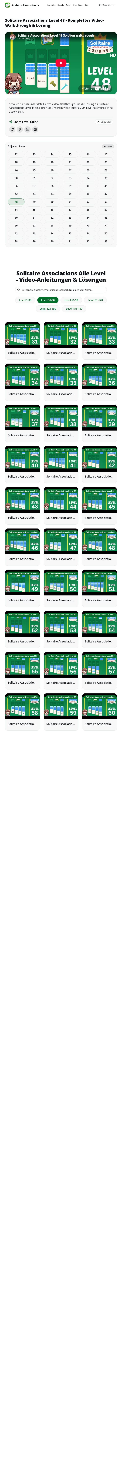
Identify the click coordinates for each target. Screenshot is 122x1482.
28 (88, 170)
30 (16, 178)
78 (16, 241)
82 (88, 241)
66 (16, 225)
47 (106, 194)
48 (16, 202)
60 (16, 217)
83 (106, 241)
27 (70, 170)
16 (88, 154)
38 (52, 186)
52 (88, 202)
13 (34, 154)
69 (70, 225)
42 (16, 194)
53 (106, 202)
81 (70, 241)
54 (16, 209)
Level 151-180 (74, 308)
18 (16, 162)
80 (52, 241)
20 (52, 162)
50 (52, 202)
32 (52, 178)
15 (70, 154)
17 (106, 154)
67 (34, 225)
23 (106, 162)
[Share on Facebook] (20, 129)
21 (70, 162)
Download (77, 5)
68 (52, 225)
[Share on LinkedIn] (27, 129)
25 (34, 170)
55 (34, 209)
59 (106, 209)
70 (88, 225)
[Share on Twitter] (12, 129)
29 (106, 170)
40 (88, 186)
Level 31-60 (48, 300)
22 (88, 162)
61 (34, 217)
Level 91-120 (95, 300)
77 (106, 233)
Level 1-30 (25, 300)
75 (70, 233)
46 (88, 194)
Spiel (68, 5)
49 (34, 202)
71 (106, 225)
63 (70, 217)
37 (34, 186)
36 (16, 186)
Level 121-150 (48, 308)
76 (88, 233)
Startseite (51, 5)
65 (106, 217)
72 (16, 233)
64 (88, 217)
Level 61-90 (71, 300)
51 (70, 202)
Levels (61, 5)
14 (52, 154)
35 (106, 178)
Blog (86, 5)
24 (16, 170)
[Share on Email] (35, 129)
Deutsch (106, 4)
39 (70, 186)
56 (52, 209)
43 (34, 194)
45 (70, 194)
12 (16, 154)
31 (34, 178)
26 (52, 170)
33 (70, 178)
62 (52, 217)
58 (88, 209)
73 (34, 233)
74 (52, 233)
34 (88, 178)
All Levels (108, 146)
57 (70, 209)
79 (34, 241)
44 (52, 194)
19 (34, 162)
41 (106, 186)
